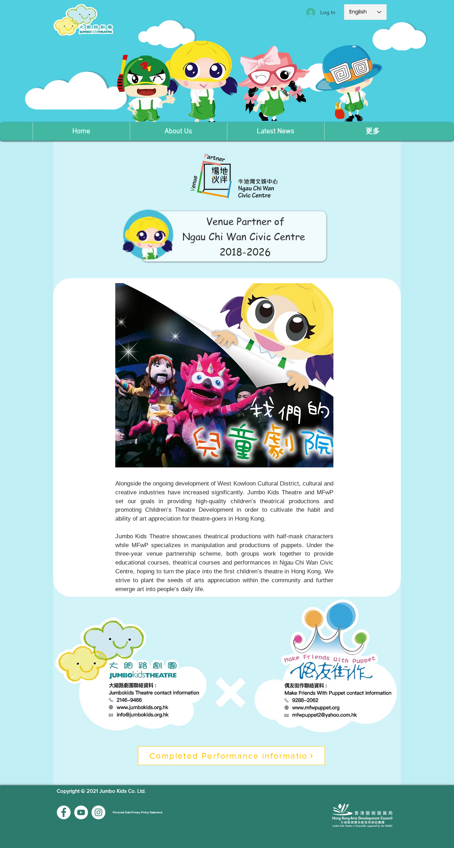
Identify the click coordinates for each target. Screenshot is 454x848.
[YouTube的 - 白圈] (81, 812)
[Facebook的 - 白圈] (64, 812)
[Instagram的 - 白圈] (98, 812)
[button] (178, 131)
